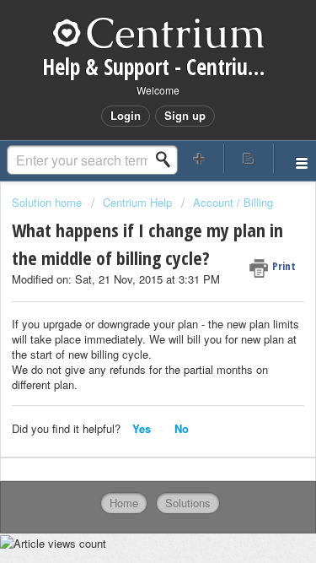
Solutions (188, 503)
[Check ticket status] (248, 158)
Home (124, 503)
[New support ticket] (199, 158)
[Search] (167, 159)
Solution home (48, 202)
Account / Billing (233, 202)
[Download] (127, 263)
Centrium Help (137, 202)
